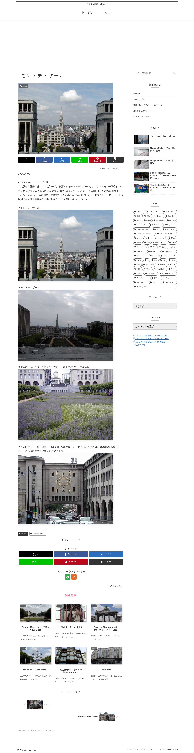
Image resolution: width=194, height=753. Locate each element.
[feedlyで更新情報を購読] (67, 577)
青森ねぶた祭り (139, 99)
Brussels (24, 534)
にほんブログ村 (139, 345)
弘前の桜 (136, 94)
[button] (115, 160)
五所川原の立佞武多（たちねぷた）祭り (148, 105)
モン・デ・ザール (38, 534)
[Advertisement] (97, 41)
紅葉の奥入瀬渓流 (140, 111)
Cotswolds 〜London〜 (142, 117)
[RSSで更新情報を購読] (74, 577)
